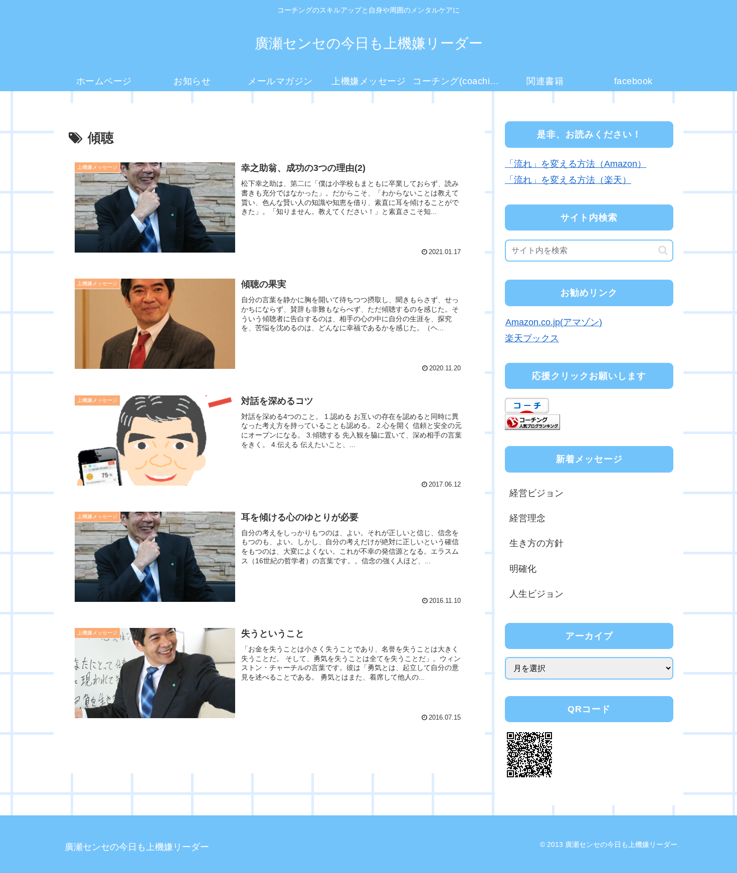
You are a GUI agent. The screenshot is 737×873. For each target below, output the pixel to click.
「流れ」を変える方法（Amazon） (575, 164)
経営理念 (527, 518)
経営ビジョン (536, 493)
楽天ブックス (532, 338)
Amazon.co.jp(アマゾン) (553, 322)
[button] (663, 250)
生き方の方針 (536, 543)
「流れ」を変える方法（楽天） (568, 180)
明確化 (522, 569)
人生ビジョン (536, 594)
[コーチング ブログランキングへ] (532, 421)
